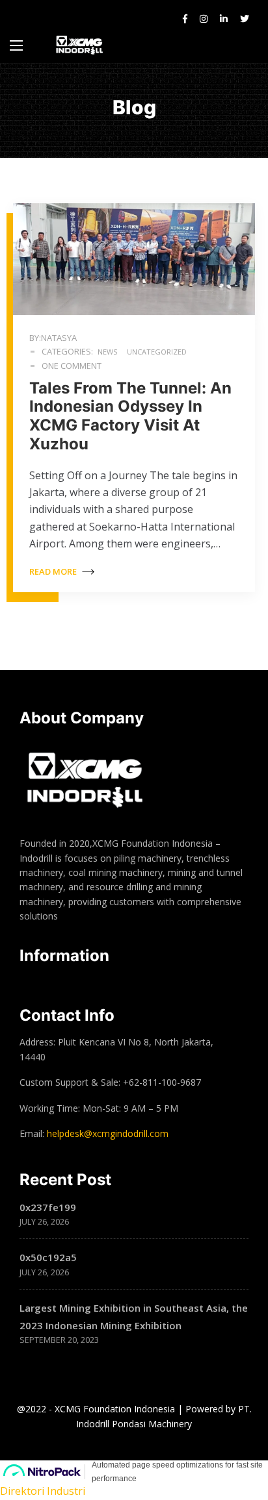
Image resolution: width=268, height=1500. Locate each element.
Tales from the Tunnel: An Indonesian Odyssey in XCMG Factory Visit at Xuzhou (130, 416)
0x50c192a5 (48, 1257)
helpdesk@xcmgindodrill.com (107, 1133)
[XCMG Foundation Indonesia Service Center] (80, 45)
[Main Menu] (16, 45)
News (107, 351)
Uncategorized (157, 351)
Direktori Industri (42, 1491)
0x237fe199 (48, 1207)
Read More (54, 571)
